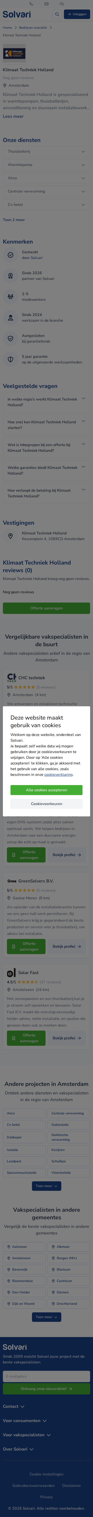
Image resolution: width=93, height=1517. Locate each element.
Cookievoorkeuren (46, 803)
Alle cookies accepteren (46, 790)
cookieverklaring (58, 774)
